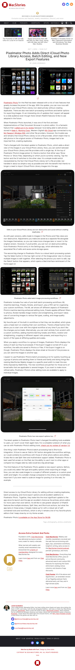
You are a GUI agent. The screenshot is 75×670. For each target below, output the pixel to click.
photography (52, 522)
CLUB (14, 23)
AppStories (21, 610)
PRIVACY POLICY (39, 638)
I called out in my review (24, 128)
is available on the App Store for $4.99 (34, 517)
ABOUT (6, 23)
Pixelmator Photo (11, 103)
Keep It (14, 130)
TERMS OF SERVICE (52, 638)
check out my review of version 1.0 (55, 445)
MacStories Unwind (52, 610)
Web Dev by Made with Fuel (30, 649)
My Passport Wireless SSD (14, 133)
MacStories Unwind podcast (58, 548)
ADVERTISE (29, 638)
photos (60, 522)
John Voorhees (17, 606)
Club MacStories (37, 537)
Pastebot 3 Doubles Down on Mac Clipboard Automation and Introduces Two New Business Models (62, 41)
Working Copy (24, 130)
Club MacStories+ (52, 554)
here (28, 558)
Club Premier (50, 574)
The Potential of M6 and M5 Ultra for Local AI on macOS (13, 39)
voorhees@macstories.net (24, 628)
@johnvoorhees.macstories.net (26, 623)
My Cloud (49, 130)
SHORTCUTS (35, 23)
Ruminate (14, 613)
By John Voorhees (37, 63)
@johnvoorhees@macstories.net (26, 619)
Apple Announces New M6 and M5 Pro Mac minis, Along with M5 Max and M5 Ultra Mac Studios (37, 41)
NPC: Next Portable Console (62, 613)
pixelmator (67, 522)
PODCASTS (23, 23)
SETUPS (46, 23)
